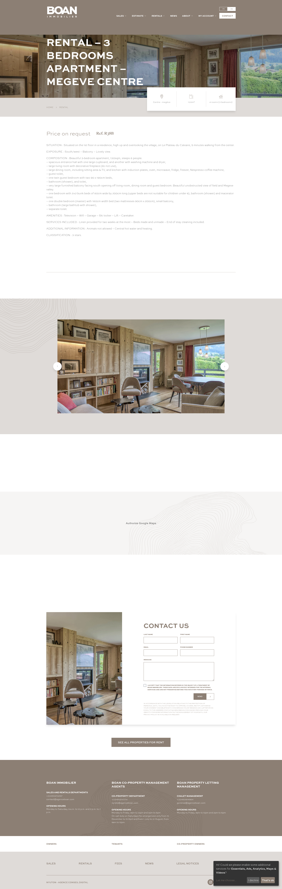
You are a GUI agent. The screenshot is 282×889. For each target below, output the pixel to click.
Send (199, 696)
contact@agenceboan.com (176, 710)
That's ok (268, 880)
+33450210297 (54, 795)
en (232, 9)
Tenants (117, 843)
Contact (227, 15)
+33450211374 (119, 799)
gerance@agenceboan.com (191, 802)
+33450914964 (185, 799)
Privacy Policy (150, 714)
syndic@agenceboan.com (125, 802)
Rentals (157, 15)
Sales (120, 15)
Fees (118, 863)
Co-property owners (190, 843)
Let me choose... (226, 880)
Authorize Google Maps (141, 523)
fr (223, 9)
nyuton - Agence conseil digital (67, 882)
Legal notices (187, 863)
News (173, 15)
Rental (63, 107)
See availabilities (67, 254)
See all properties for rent (141, 742)
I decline (253, 880)
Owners (51, 843)
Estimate (137, 15)
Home (49, 107)
